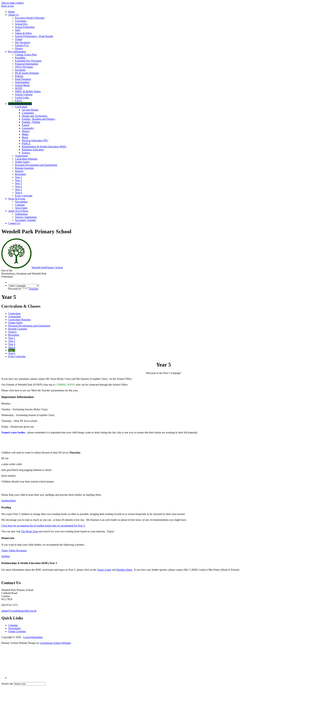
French (25, 125)
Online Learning (17, 631)
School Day (21, 23)
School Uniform (23, 94)
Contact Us (14, 223)
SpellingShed (8, 500)
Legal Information (33, 637)
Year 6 (18, 192)
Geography (28, 128)
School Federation (25, 27)
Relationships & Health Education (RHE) (44, 146)
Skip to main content (12, 2)
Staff (17, 30)
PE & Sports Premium (27, 73)
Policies (19, 76)
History (19, 48)
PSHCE (26, 143)
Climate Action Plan (26, 54)
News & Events (16, 198)
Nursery (19, 171)
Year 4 (18, 186)
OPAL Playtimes (24, 66)
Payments (20, 69)
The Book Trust (29, 531)
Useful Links (22, 97)
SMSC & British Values (28, 91)
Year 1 (18, 177)
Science (26, 152)
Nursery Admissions (26, 217)
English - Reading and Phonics (38, 119)
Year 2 (18, 180)
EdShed (5, 556)
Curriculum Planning (26, 158)
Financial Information (26, 63)
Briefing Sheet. (124, 569)
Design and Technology (35, 115)
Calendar (20, 204)
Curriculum (21, 106)
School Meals (22, 85)
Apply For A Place (18, 210)
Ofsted (18, 39)
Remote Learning (24, 168)
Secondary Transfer (25, 220)
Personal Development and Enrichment (36, 164)
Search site (7, 683)
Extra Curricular (23, 195)
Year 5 (18, 189)
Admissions (21, 214)
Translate (33, 288)
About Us (13, 14)
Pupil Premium (23, 79)
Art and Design (30, 109)
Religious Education (33, 149)
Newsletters (21, 201)
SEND (18, 88)
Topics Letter (104, 569)
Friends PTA (22, 45)
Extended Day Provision (28, 60)
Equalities (20, 57)
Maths (25, 134)
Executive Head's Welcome (29, 17)
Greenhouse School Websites (55, 643)
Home (11, 11)
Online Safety (22, 161)
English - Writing (31, 122)
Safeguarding (22, 82)
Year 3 (18, 183)
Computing (28, 112)
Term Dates (21, 207)
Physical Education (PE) (35, 140)
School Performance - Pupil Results (34, 36)
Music (25, 137)
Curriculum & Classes (20, 103)
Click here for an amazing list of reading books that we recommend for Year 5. (43, 525)
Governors (20, 20)
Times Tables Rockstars (14, 550)
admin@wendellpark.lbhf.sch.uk (18, 610)
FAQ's (18, 100)
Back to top (7, 5)
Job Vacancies (22, 42)
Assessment (21, 155)
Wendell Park (47, 267)
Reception (20, 174)
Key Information (17, 51)
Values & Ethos (23, 33)
